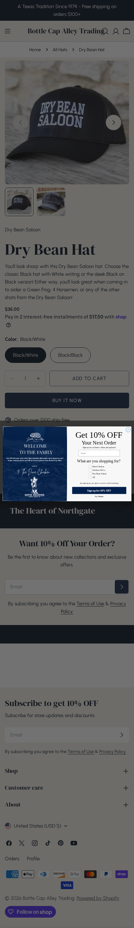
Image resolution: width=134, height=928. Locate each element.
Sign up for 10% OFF (99, 490)
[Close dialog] (128, 430)
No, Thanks (99, 497)
